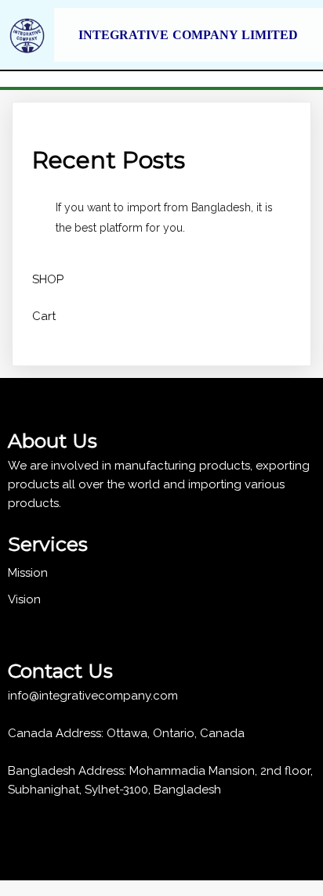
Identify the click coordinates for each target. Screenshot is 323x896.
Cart (44, 316)
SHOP (48, 279)
